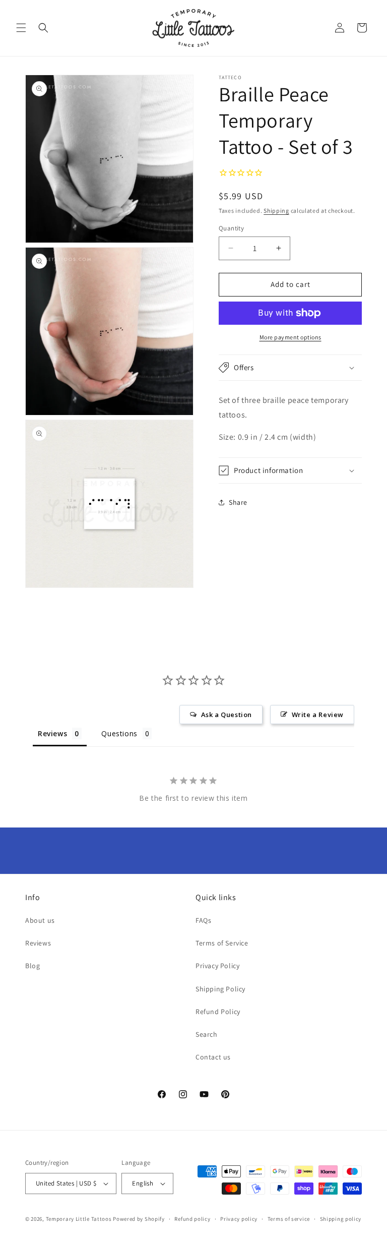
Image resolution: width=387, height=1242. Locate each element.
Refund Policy (218, 1011)
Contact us (213, 1056)
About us (40, 920)
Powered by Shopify (139, 1218)
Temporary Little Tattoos (79, 1218)
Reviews (38, 943)
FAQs (203, 920)
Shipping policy (341, 1218)
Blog (32, 965)
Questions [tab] (119, 733)
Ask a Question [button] (226, 714)
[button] (21, 28)
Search (207, 1034)
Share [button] (238, 502)
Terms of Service (222, 943)
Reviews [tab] (52, 733)
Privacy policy (238, 1218)
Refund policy (192, 1218)
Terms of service (289, 1218)
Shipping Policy (220, 988)
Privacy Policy (217, 965)
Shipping (276, 210)
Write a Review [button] (318, 714)
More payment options (290, 337)
